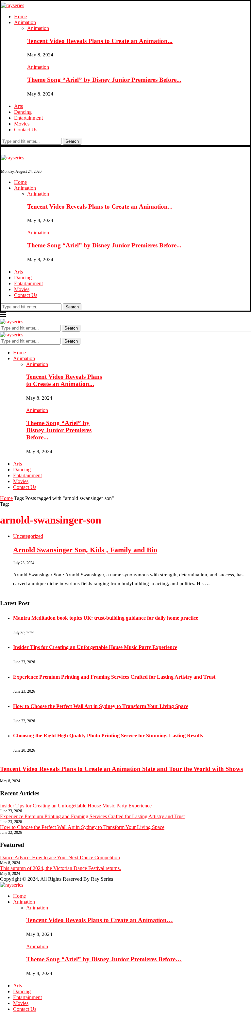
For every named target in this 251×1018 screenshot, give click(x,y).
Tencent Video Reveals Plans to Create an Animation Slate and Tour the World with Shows (121, 768)
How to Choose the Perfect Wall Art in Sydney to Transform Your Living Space (100, 706)
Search (72, 141)
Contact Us (25, 129)
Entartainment (28, 118)
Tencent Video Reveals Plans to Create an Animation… (99, 920)
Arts (18, 106)
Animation (25, 22)
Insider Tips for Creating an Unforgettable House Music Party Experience (95, 647)
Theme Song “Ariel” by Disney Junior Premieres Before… (104, 959)
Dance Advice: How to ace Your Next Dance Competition (60, 857)
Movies (21, 123)
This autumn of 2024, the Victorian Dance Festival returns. (60, 868)
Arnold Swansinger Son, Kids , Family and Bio (85, 550)
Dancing (23, 112)
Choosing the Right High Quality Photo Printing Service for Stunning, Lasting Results (108, 735)
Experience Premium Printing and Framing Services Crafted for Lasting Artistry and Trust (114, 677)
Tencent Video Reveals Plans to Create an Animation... (100, 40)
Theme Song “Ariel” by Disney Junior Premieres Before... (104, 79)
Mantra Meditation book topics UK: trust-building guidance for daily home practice (105, 618)
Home (20, 16)
